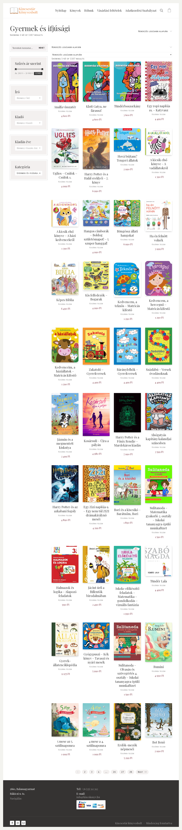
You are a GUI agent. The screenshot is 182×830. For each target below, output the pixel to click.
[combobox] (28, 98)
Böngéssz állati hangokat (127, 233)
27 (122, 772)
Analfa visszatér (65, 107)
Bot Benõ (158, 742)
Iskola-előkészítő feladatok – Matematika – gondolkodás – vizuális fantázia (127, 596)
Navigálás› (16, 798)
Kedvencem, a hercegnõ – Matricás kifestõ (158, 305)
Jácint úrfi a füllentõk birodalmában (96, 592)
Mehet (42, 48)
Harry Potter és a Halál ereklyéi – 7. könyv (96, 178)
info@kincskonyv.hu (88, 797)
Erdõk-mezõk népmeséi (127, 747)
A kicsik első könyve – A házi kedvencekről (65, 235)
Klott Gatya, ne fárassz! (96, 108)
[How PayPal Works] (91, 804)
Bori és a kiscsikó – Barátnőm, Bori (127, 512)
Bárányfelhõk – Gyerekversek (127, 371)
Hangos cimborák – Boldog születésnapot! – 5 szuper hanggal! (96, 237)
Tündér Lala (158, 581)
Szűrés (38, 73)
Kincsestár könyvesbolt (128, 823)
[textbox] (28, 98)
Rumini (158, 667)
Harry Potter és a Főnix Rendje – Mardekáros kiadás (127, 441)
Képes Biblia (65, 300)
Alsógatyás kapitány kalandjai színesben (158, 439)
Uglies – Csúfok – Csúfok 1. (65, 175)
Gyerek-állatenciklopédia (65, 663)
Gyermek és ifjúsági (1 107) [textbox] (29, 173)
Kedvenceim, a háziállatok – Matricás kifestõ (65, 371)
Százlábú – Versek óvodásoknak (158, 371)
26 (114, 772)
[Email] (23, 823)
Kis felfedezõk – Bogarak (96, 297)
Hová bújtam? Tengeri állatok (127, 158)
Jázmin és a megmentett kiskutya (65, 443)
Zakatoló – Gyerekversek (96, 371)
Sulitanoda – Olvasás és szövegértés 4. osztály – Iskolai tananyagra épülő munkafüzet (127, 675)
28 (131, 772)
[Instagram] (18, 823)
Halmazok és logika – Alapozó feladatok (64, 592)
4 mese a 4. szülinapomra (96, 743)
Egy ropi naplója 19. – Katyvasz (158, 108)
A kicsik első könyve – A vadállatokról (158, 164)
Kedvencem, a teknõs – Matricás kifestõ (127, 306)
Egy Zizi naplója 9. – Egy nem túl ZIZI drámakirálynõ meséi (96, 513)
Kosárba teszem (65, 111)
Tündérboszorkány (127, 106)
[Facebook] (12, 823)
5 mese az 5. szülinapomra (65, 743)
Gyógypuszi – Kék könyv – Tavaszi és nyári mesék (96, 658)
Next (141, 772)
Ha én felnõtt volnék (158, 238)
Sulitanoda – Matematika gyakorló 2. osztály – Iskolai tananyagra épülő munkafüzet (158, 518)
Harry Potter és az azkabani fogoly (65, 509)
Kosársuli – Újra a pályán (96, 443)
